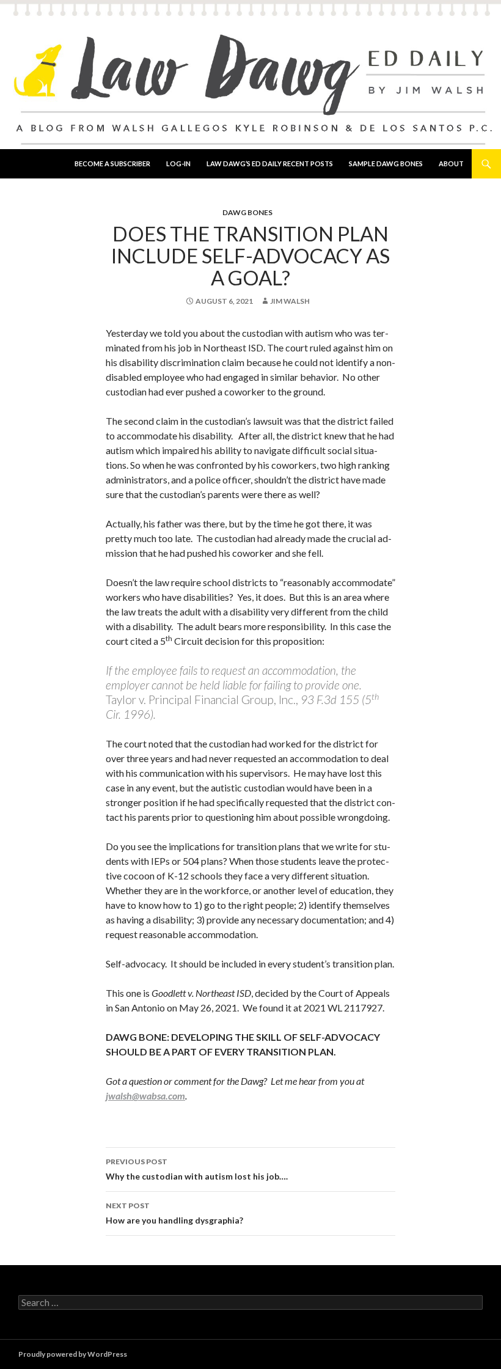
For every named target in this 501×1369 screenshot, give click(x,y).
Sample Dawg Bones (386, 163)
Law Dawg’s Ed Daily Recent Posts (270, 163)
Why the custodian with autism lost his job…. (197, 1169)
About (451, 163)
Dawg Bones (247, 212)
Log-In (178, 163)
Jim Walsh (290, 301)
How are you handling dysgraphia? (174, 1213)
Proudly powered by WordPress (72, 1354)
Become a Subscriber (112, 163)
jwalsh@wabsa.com (145, 1095)
